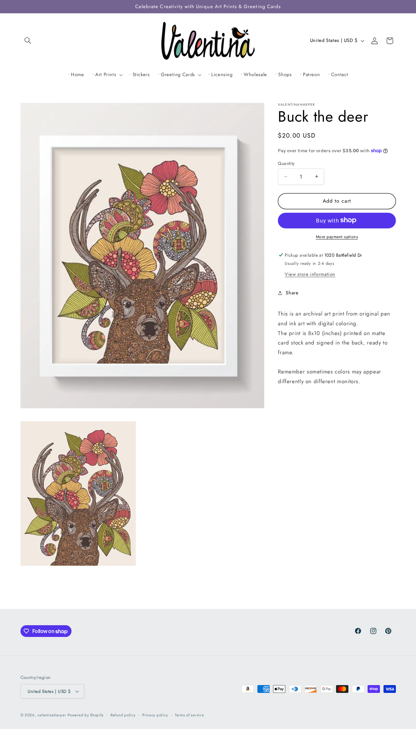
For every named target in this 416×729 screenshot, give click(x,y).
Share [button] (292, 292)
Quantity (286, 163)
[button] (27, 40)
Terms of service (189, 715)
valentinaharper (51, 715)
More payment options (337, 236)
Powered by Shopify (85, 715)
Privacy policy (155, 715)
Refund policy (123, 715)
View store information (310, 273)
